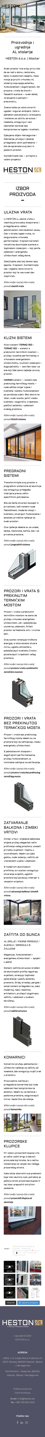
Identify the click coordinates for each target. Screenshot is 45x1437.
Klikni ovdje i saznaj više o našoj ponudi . (21, 668)
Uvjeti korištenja (22, 1392)
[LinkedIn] (22, 1423)
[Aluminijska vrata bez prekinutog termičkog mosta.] (22, 1266)
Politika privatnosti (22, 1388)
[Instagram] (26, 1423)
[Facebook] (17, 1423)
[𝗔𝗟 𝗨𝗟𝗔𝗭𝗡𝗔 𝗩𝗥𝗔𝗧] (9, 1280)
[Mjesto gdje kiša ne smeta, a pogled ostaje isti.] (35, 1266)
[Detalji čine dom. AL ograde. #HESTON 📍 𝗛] (22, 1293)
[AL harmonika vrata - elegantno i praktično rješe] (9, 1293)
